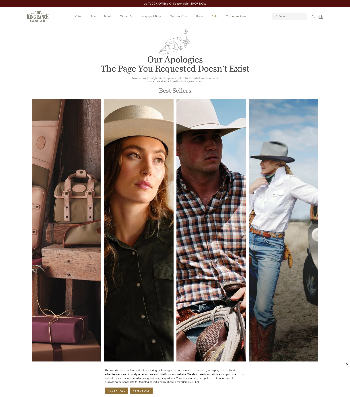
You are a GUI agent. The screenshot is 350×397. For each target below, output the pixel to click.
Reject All (141, 390)
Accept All (116, 390)
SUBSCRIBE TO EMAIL (175, 231)
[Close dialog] (225, 150)
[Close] (347, 364)
